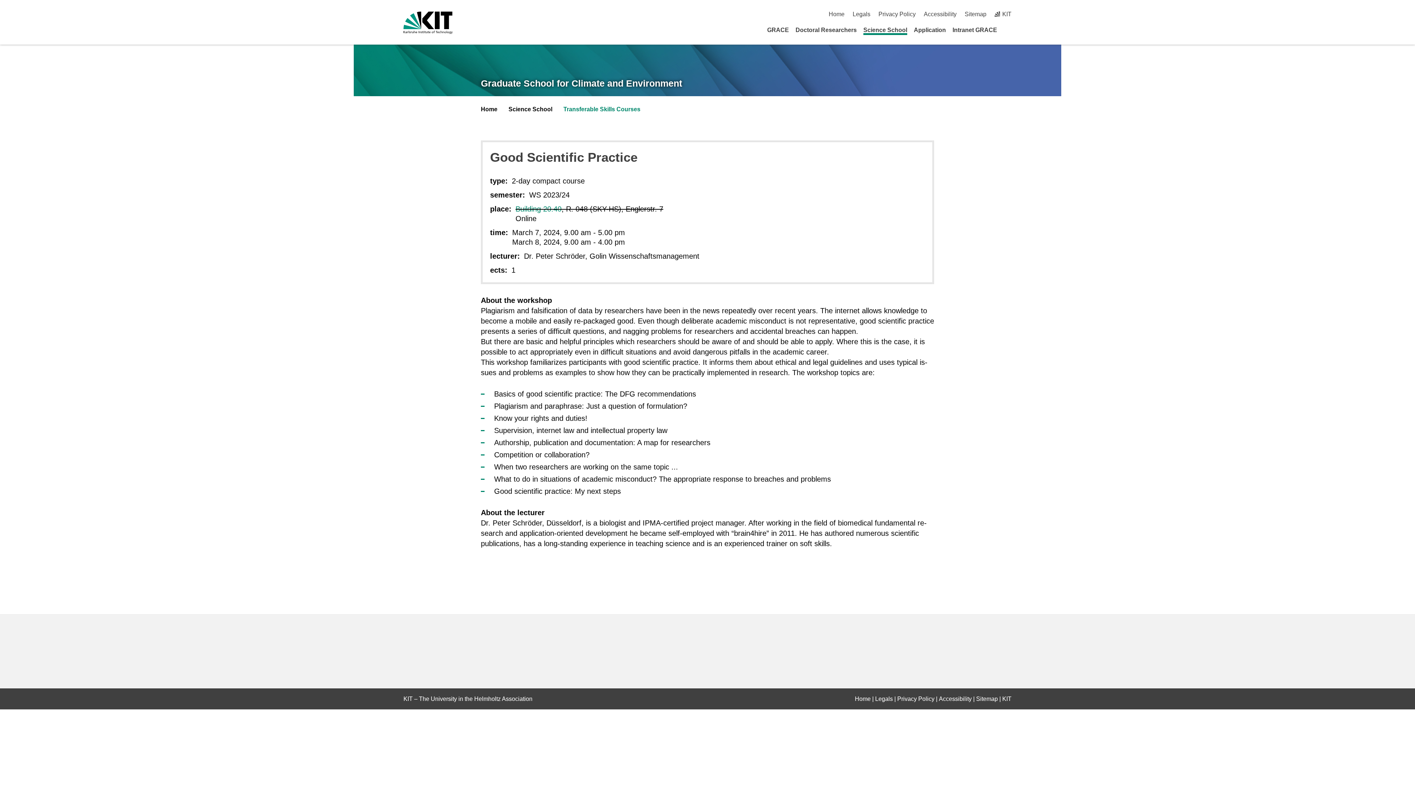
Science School (885, 30)
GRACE (778, 30)
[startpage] (1009, 30)
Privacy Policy (897, 14)
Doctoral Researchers (826, 30)
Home (837, 14)
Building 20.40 (539, 209)
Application (930, 30)
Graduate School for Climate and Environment (581, 83)
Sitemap (975, 14)
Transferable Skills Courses (601, 109)
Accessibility (940, 14)
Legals (861, 14)
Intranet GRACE (975, 30)
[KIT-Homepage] (428, 22)
